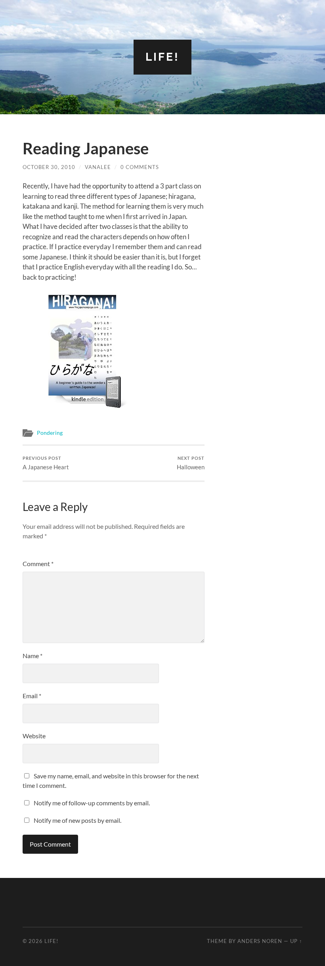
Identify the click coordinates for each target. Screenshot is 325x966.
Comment (38, 563)
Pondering (50, 433)
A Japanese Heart (46, 463)
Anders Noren (259, 941)
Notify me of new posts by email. (77, 820)
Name (32, 655)
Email (32, 695)
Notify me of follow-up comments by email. (92, 803)
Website (34, 735)
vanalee (98, 167)
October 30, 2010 (49, 167)
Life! (162, 56)
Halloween (191, 463)
